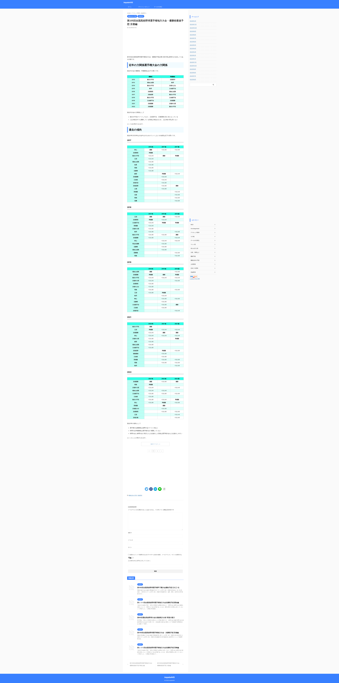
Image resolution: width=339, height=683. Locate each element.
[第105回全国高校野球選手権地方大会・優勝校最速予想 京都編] (155, 489)
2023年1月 (193, 59)
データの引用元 (158, 6)
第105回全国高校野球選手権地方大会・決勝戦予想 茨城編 (158, 633)
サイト (130, 547)
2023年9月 (193, 31)
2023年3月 (193, 52)
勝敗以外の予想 (133, 495)
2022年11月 (193, 62)
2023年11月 (193, 24)
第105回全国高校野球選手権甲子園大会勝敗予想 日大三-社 (158, 587)
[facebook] (151, 489)
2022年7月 (193, 76)
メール (130, 540)
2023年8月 (193, 34)
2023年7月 (193, 38)
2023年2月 (193, 55)
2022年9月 (193, 69)
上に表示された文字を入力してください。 (139, 560)
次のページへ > (155, 444)
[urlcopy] (164, 489)
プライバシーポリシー (144, 6)
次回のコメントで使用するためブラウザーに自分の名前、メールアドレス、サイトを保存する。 (156, 554)
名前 (130, 532)
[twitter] (146, 489)
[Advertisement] (155, 41)
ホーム (129, 6)
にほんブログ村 (195, 279)
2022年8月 (193, 72)
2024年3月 (193, 21)
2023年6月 (193, 41)
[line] (160, 489)
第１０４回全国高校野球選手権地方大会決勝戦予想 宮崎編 (158, 648)
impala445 (128, 2)
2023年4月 (193, 48)
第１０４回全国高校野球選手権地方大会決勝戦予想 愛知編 (158, 602)
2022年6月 (193, 79)
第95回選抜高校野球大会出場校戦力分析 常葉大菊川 (156, 617)
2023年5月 (193, 45)
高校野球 (140, 495)
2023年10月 (193, 28)
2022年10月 (193, 65)
